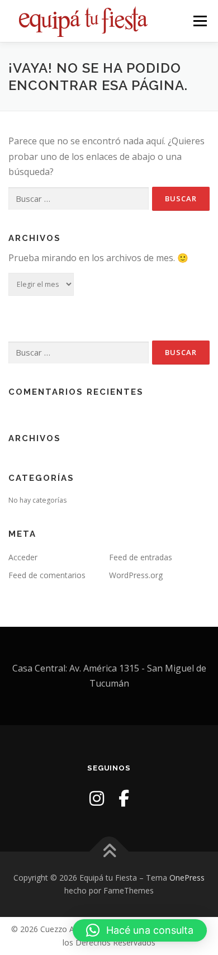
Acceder (22, 557)
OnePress (187, 877)
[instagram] (96, 798)
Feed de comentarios (47, 575)
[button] (140, 930)
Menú (199, 21)
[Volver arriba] (109, 851)
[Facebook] (124, 798)
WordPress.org (136, 575)
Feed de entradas (140, 557)
